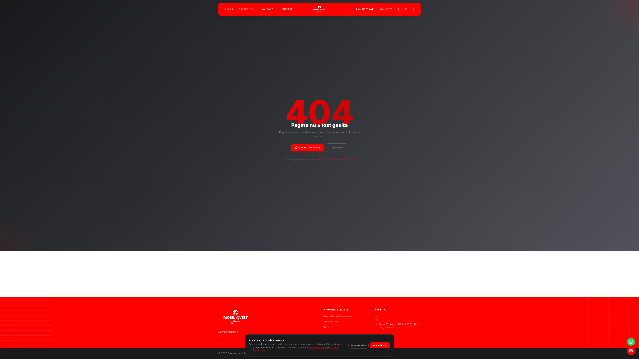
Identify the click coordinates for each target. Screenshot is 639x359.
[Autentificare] (414, 9)
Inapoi (339, 147)
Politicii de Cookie (318, 347)
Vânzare (267, 9)
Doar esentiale (358, 345)
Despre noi (246, 9)
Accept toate (380, 345)
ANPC (326, 326)
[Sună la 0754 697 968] (399, 9)
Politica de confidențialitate (338, 316)
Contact (386, 9)
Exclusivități (365, 9)
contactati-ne (347, 159)
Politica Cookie (331, 321)
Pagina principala (309, 147)
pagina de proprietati (326, 159)
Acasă (229, 9)
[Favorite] (406, 9)
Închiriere (286, 9)
